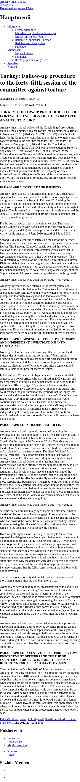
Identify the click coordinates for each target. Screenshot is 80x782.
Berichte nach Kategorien (30, 43)
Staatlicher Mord (55, 719)
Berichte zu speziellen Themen (33, 39)
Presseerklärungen (25, 29)
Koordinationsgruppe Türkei (16, 8)
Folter (23, 719)
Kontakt (12, 66)
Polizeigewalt (36, 719)
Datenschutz (14, 741)
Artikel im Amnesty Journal (31, 36)
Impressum (13, 738)
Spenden (12, 63)
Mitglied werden (17, 745)
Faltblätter (21, 46)
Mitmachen (14, 50)
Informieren (14, 26)
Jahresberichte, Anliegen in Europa (35, 33)
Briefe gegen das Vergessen (31, 60)
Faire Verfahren (9, 719)
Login (11, 754)
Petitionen (21, 56)
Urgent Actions (24, 53)
